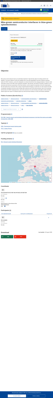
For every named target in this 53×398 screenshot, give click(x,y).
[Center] (50, 178)
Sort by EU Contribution (26, 213)
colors (29, 101)
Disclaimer (50, 182)
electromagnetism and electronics (29, 98)
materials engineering (21, 101)
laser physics (29, 105)
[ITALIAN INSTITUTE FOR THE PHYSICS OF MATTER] (35, 166)
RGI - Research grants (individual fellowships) (11, 141)
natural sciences (4, 98)
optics (22, 105)
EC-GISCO (29, 182)
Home (2, 13)
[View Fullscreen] (50, 173)
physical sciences (15, 98)
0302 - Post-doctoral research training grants (11, 126)
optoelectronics (43, 98)
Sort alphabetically (5, 213)
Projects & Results (10, 13)
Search (47, 5)
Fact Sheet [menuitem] (4, 28)
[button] (44, 5)
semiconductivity (43, 103)
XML (8, 236)
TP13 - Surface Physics (6, 128)
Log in (41, 5)
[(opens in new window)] (5, 5)
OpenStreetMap (18, 182)
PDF (21, 236)
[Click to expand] (48, 217)
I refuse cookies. (36, 395)
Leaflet (11, 182)
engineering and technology (7, 101)
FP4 (17, 13)
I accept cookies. (17, 395)
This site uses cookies (17, 392)
